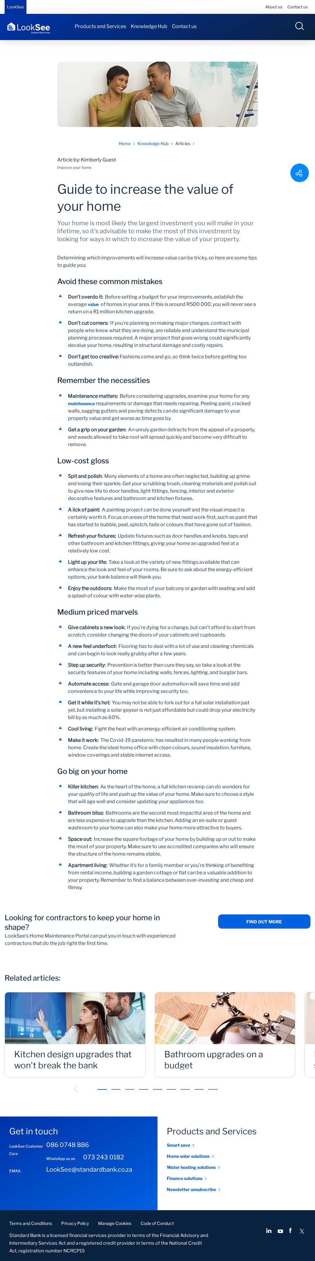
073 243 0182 (103, 1157)
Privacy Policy (75, 1223)
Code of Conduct (157, 1223)
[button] (75, 1088)
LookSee (15, 6)
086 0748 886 (67, 1145)
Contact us (297, 6)
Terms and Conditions (30, 1223)
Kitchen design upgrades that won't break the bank (73, 1060)
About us (273, 6)
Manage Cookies (114, 1223)
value (93, 304)
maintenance (81, 403)
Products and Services (100, 26)
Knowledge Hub (149, 26)
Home (125, 143)
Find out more (264, 921)
